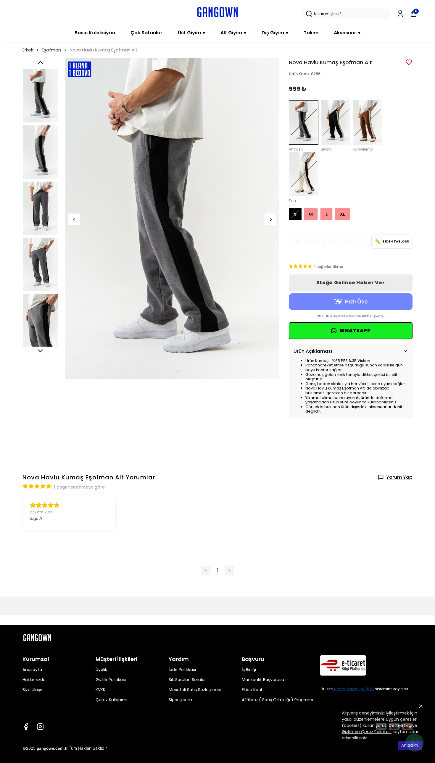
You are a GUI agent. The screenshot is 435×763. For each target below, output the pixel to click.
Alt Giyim (233, 32)
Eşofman (51, 50)
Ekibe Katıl (252, 690)
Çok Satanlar (146, 32)
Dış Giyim (275, 32)
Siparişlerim (180, 700)
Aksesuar (347, 32)
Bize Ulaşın (33, 690)
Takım (311, 32)
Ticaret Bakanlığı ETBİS (354, 688)
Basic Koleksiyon (95, 32)
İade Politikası (182, 670)
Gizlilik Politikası (111, 680)
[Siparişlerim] (400, 13)
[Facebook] (26, 726)
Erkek (27, 50)
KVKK (100, 690)
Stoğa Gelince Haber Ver (350, 282)
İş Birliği (249, 670)
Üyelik (101, 670)
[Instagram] (40, 726)
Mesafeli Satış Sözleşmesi (195, 690)
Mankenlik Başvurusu (263, 680)
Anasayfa (32, 670)
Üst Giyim (191, 32)
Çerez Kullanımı (111, 700)
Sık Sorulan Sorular (187, 680)
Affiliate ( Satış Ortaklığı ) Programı (277, 700)
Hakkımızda (34, 680)
